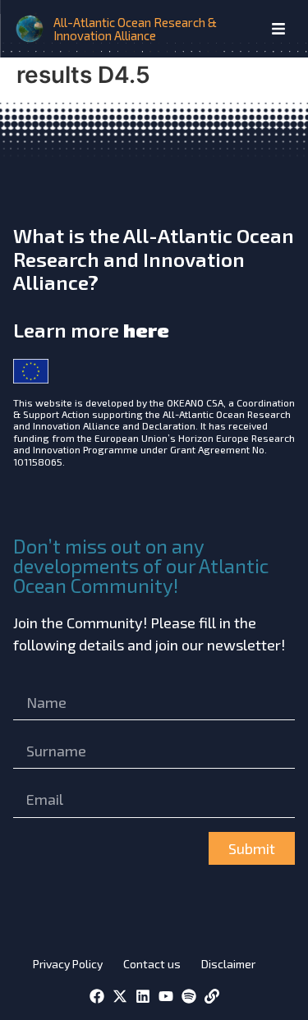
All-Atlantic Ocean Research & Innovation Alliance (135, 29)
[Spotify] (189, 996)
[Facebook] (97, 996)
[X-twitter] (120, 996)
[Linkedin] (143, 996)
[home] (30, 29)
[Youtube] (166, 996)
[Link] (212, 996)
